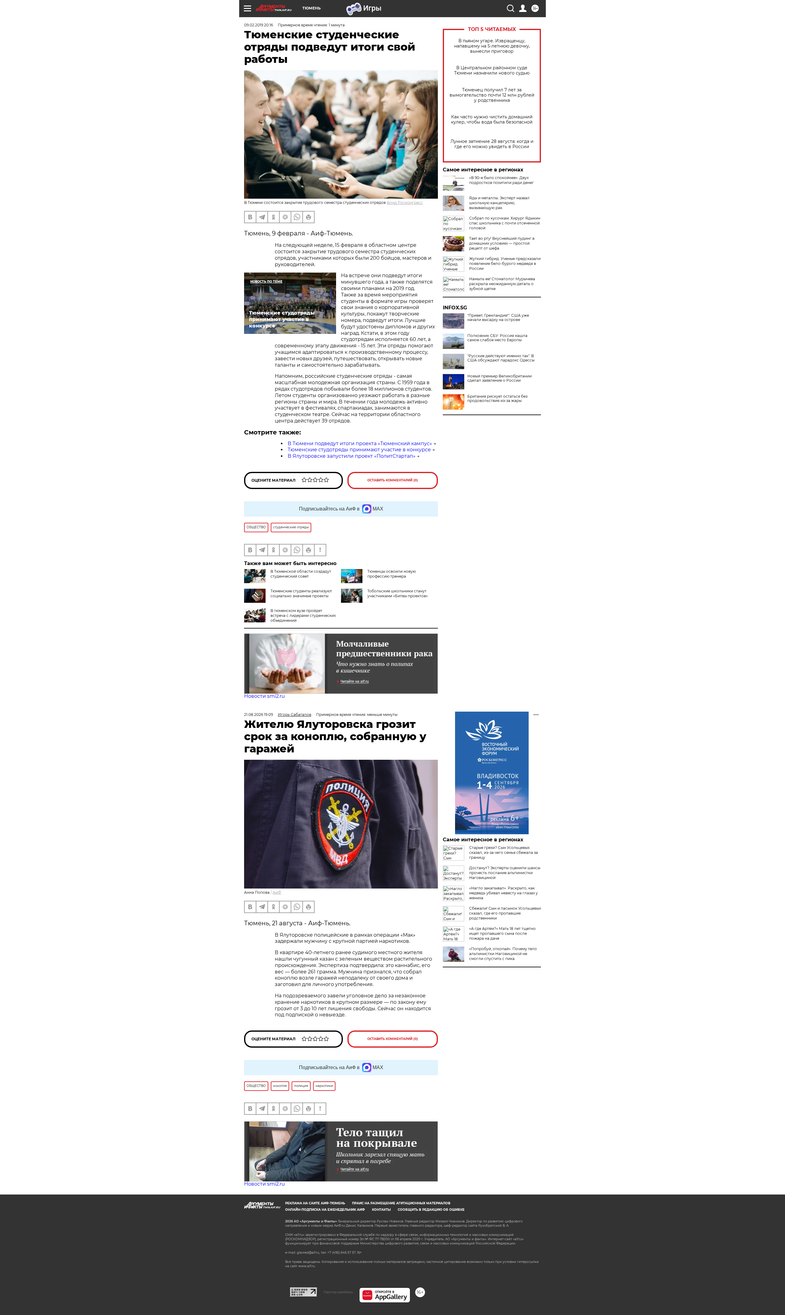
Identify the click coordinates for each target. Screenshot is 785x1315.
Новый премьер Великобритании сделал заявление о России (499, 378)
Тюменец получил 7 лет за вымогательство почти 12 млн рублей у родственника (492, 95)
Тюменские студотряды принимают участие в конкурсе (359, 450)
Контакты (381, 1210)
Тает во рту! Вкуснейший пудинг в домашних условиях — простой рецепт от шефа (501, 243)
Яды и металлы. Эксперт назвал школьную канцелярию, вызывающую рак (499, 203)
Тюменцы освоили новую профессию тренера (391, 574)
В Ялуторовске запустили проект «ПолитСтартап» (351, 456)
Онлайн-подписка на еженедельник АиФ (325, 1210)
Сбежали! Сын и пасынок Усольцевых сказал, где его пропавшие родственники (505, 913)
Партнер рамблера (338, 1292)
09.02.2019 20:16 (258, 25)
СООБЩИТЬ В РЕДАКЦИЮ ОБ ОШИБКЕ (431, 1210)
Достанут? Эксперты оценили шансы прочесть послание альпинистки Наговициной (504, 873)
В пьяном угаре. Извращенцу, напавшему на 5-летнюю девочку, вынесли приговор (492, 46)
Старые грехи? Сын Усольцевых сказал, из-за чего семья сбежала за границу (503, 852)
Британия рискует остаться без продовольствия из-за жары (497, 398)
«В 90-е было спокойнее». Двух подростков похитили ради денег (501, 180)
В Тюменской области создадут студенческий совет (300, 574)
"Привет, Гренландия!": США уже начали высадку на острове (498, 317)
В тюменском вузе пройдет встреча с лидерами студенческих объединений (303, 615)
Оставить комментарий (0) (392, 480)
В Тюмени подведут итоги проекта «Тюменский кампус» (360, 443)
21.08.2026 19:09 (258, 714)
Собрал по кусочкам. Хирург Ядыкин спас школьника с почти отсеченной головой (504, 223)
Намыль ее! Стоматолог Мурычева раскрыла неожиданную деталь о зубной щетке (502, 284)
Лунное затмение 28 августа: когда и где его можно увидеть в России (492, 144)
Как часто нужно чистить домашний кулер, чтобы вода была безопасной (492, 119)
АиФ (277, 892)
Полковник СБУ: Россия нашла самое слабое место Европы (497, 338)
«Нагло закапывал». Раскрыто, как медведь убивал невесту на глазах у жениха (503, 893)
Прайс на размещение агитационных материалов (401, 1203)
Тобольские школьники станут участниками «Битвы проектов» (397, 593)
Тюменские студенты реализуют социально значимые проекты (301, 593)
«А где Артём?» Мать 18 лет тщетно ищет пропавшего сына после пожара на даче (502, 933)
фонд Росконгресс (405, 202)
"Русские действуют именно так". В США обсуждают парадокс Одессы (500, 358)
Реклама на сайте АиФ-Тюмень (315, 1203)
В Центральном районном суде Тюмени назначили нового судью (492, 70)
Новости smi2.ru (264, 696)
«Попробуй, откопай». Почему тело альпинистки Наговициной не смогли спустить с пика (503, 953)
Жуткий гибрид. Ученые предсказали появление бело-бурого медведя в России (505, 263)
